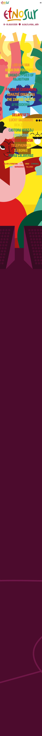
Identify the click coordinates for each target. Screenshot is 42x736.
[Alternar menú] (40, 3)
